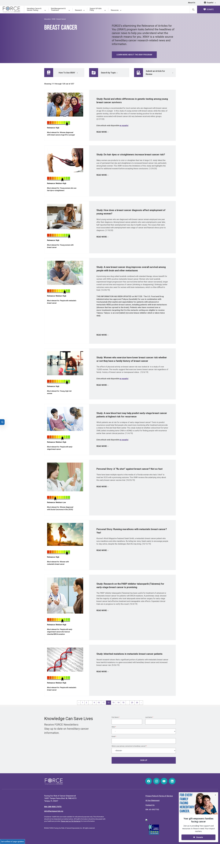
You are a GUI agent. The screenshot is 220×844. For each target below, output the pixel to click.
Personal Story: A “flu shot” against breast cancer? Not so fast (129, 469)
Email (114, 736)
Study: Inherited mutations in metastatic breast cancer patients (129, 653)
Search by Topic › (109, 72)
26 (137, 702)
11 (104, 702)
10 (99, 702)
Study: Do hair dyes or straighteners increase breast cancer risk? (130, 154)
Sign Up (143, 760)
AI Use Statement (153, 800)
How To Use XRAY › (68, 72)
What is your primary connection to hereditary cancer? (129, 746)
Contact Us (150, 805)
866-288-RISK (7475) (53, 807)
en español (124, 125)
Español (210, 3)
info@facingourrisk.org (53, 811)
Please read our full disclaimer (71, 821)
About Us (191, 3)
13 (113, 702)
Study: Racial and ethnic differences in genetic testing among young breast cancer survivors (132, 101)
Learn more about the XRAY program (134, 55)
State (114, 727)
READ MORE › (102, 132)
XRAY (53, 19)
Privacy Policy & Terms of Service (159, 796)
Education (47, 19)
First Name (115, 717)
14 (118, 702)
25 (132, 702)
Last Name (149, 717)
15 (123, 702)
